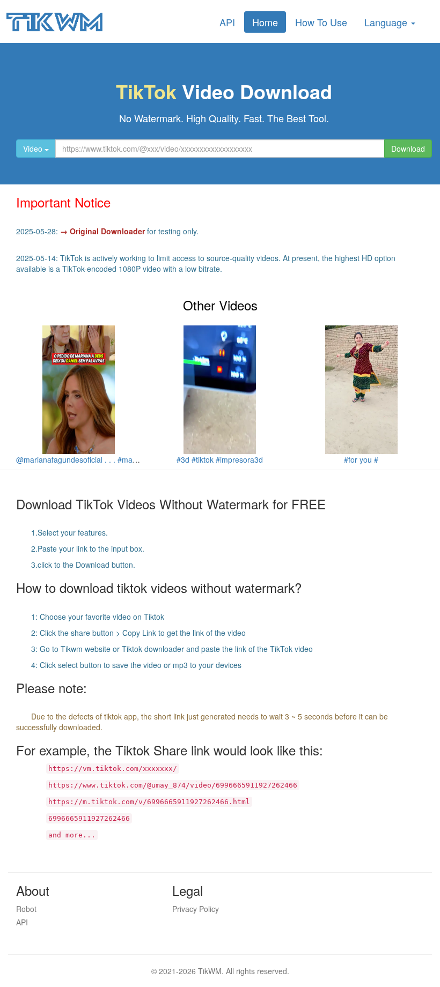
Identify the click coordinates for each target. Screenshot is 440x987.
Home (265, 22)
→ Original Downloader (102, 231)
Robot (26, 908)
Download (408, 148)
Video (34, 148)
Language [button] (387, 22)
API (227, 22)
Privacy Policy (195, 908)
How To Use (321, 22)
